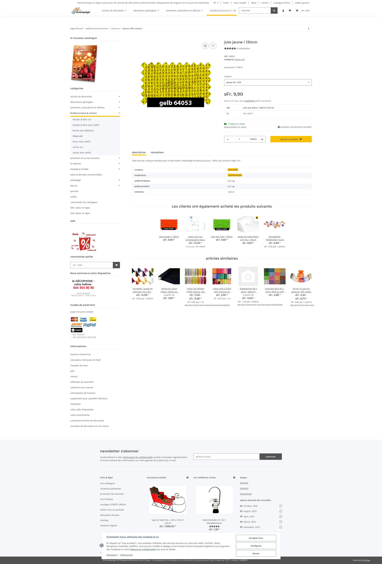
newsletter (75, 404)
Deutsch (244, 482)
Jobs (72, 370)
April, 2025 (262, 516)
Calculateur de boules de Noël (85, 359)
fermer (256, 553)
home (226, 2)
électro (73, 185)
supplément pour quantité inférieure (88, 398)
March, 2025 (262, 521)
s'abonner (271, 456)
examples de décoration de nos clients (89, 426)
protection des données (112, 493)
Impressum (111, 555)
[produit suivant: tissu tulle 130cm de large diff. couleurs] (309, 28)
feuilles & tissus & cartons (83, 113)
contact (265, 2)
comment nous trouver (81, 387)
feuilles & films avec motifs (86, 125)
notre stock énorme (80, 415)
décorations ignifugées (81, 102)
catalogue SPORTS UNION (113, 504)
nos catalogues (107, 483)
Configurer (256, 545)
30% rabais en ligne (80, 207)
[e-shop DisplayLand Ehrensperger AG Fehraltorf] (80, 11)
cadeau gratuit (302, 2)
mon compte (240, 2)
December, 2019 (262, 527)
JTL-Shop (366, 560)
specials (74, 191)
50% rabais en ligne (80, 213)
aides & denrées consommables (86, 174)
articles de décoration (81, 96)
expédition (250, 100)
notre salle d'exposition (82, 409)
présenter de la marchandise (84, 158)
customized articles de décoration (87, 420)
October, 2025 (262, 506)
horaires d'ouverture (80, 354)
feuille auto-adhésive (83, 130)
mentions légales (108, 525)
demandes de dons (109, 515)
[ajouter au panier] (134, 38)
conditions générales (110, 488)
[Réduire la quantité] (227, 139)
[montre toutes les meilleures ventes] (234, 477)
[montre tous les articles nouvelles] (188, 477)
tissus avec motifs (81, 141)
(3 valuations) (243, 48)
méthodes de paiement (82, 382)
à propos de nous (79, 365)
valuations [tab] (157, 152)
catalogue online (281, 2)
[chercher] (274, 10)
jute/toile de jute (234, 175)
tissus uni (240, 59)
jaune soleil (232, 170)
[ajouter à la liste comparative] (205, 45)
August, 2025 (262, 511)
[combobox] (268, 82)
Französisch (246, 493)
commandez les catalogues (83, 202)
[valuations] (214, 526)
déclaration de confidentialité (138, 457)
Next (306, 289)
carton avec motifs (82, 152)
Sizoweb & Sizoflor (79, 169)
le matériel (75, 163)
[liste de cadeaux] (289, 10)
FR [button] (215, 2)
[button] (283, 10)
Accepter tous (256, 538)
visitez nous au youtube (112, 509)
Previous (136, 289)
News (254, 2)
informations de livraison (82, 393)
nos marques (106, 499)
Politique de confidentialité (142, 549)
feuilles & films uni (82, 119)
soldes (73, 196)
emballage (75, 180)
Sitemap (104, 520)
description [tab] (139, 152)
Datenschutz (126, 555)
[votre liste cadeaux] (213, 45)
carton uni (78, 147)
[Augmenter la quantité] (262, 139)
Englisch (244, 488)
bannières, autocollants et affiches (87, 107)
